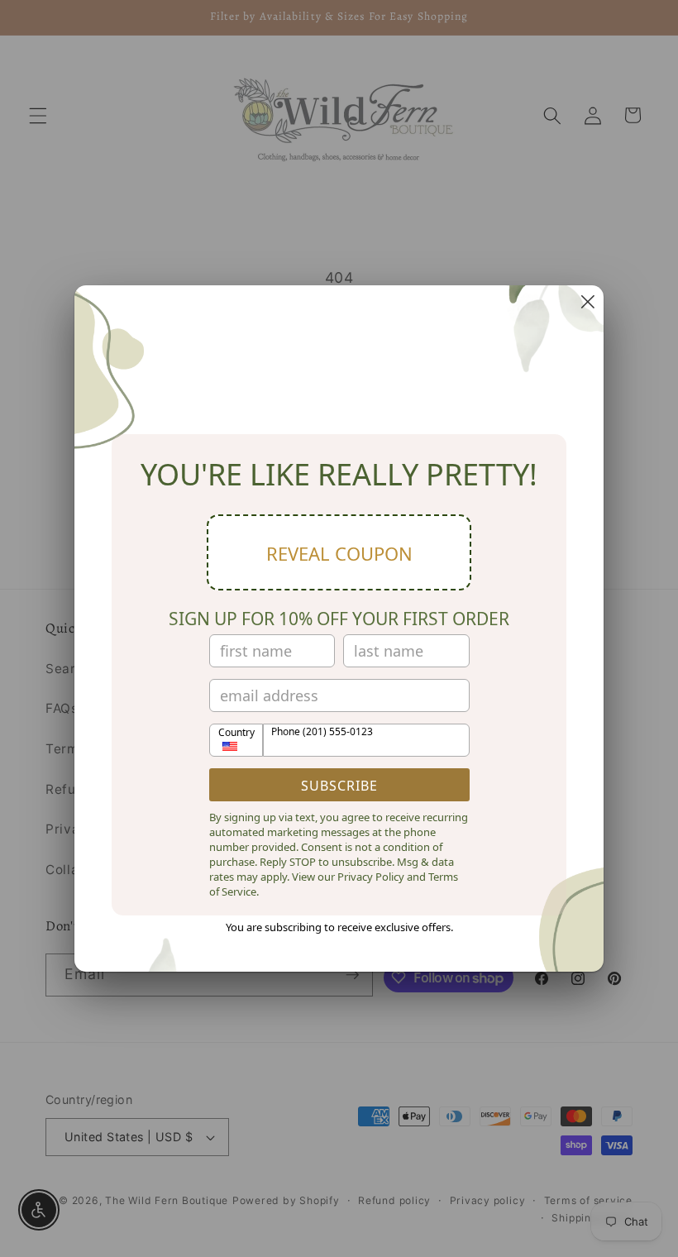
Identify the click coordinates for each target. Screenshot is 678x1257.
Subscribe (339, 786)
